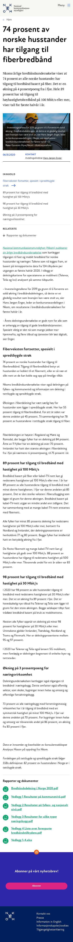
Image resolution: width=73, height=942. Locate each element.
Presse (40, 918)
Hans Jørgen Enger (52, 158)
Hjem (9, 20)
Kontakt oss (43, 913)
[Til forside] (21, 916)
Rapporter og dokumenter (21, 235)
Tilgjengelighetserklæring (50, 929)
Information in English (48, 922)
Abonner (36, 886)
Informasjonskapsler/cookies (52, 925)
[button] (64, 6)
